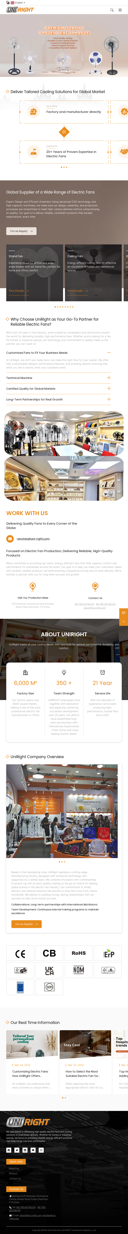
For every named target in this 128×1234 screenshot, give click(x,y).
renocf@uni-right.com (95, 607)
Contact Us (15, 1178)
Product (13, 1173)
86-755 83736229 (84, 604)
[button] (61, 71)
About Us (14, 1168)
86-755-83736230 (106, 604)
